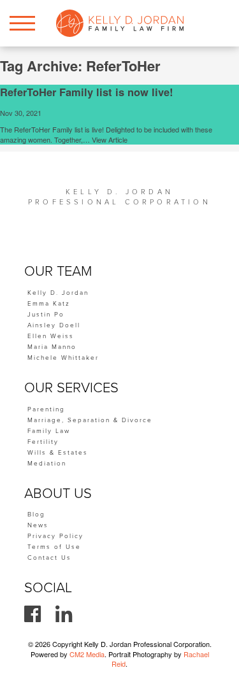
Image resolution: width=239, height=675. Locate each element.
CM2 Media (87, 654)
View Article (109, 139)
